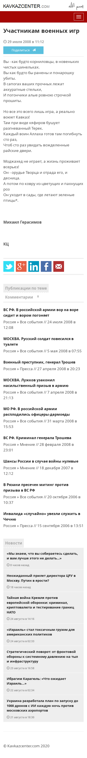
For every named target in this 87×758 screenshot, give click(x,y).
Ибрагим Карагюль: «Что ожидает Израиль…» (36, 684)
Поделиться (22, 50)
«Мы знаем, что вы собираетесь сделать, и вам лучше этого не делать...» (42, 559)
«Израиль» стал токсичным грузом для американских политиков (41, 635)
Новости (13, 543)
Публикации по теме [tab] (26, 288)
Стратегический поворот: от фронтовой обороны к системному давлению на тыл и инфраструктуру (42, 659)
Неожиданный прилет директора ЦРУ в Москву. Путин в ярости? (41, 581)
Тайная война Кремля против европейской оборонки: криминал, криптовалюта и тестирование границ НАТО (40, 608)
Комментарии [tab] (22, 297)
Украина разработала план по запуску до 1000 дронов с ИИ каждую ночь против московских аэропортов (42, 708)
